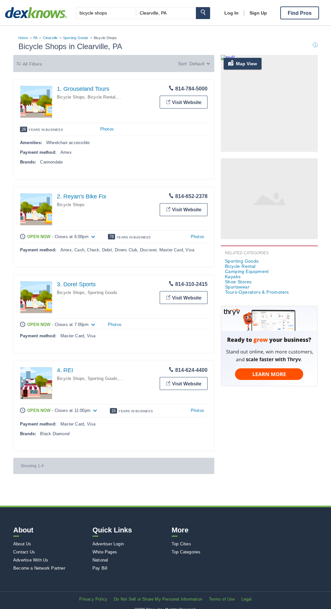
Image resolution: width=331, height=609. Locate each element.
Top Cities (181, 543)
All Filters (32, 64)
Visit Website (186, 102)
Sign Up (258, 13)
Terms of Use (222, 599)
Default (196, 63)
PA (35, 38)
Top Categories (186, 552)
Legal (246, 599)
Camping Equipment (247, 271)
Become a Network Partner (39, 568)
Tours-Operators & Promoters (257, 292)
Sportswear (237, 286)
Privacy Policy (93, 599)
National (100, 560)
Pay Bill (100, 568)
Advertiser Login (108, 543)
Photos (107, 129)
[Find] (203, 13)
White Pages (104, 552)
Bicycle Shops (71, 97)
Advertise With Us (30, 560)
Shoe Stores (238, 281)
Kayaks (232, 276)
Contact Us (24, 552)
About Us (22, 543)
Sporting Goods (76, 38)
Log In (231, 13)
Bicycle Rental (102, 97)
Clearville (50, 38)
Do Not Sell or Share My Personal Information (158, 599)
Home (23, 38)
